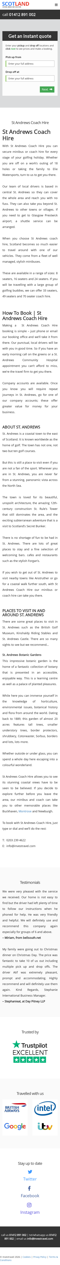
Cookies (27, 1256)
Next (46, 89)
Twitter (30, 1179)
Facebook (30, 1195)
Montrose (25, 811)
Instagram (30, 1212)
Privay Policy (39, 1256)
